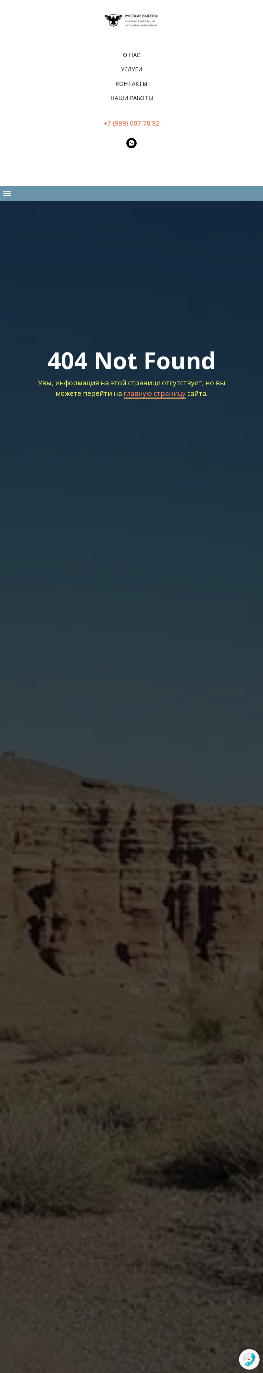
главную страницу (155, 393)
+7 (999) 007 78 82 (131, 123)
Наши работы (131, 98)
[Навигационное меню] (7, 193)
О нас (131, 55)
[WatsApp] (131, 143)
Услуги (131, 69)
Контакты (131, 83)
